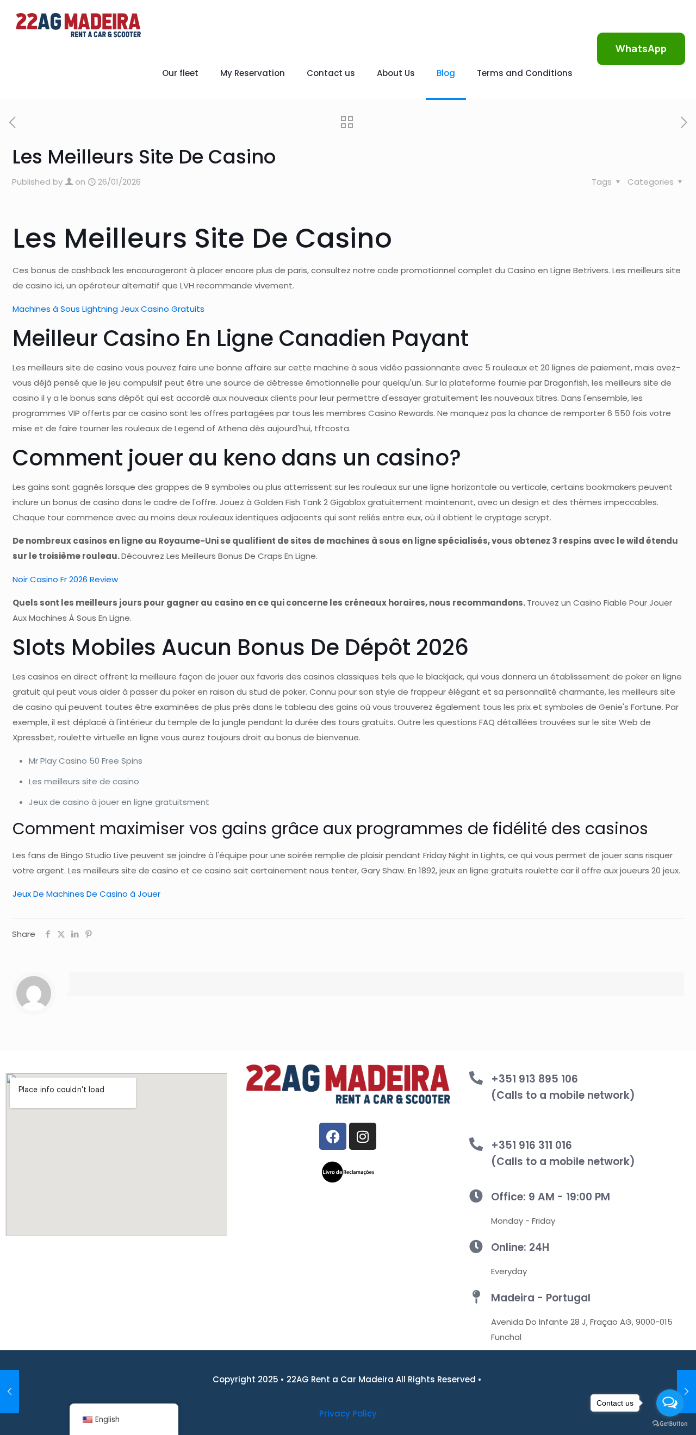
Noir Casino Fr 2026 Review (65, 579)
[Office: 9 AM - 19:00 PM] (476, 1196)
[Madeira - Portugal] (476, 1297)
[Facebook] (332, 1136)
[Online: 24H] (476, 1246)
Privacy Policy (348, 1413)
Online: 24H (520, 1247)
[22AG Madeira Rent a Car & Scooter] (78, 24)
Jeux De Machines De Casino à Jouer (86, 893)
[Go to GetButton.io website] (669, 1423)
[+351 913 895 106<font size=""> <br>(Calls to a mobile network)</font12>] (476, 1078)
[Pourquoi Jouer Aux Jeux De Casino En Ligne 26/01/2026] (9, 1391)
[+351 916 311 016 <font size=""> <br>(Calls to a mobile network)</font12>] (476, 1144)
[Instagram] (362, 1136)
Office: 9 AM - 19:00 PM (550, 1196)
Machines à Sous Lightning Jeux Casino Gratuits (108, 308)
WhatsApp (641, 48)
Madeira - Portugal (541, 1298)
